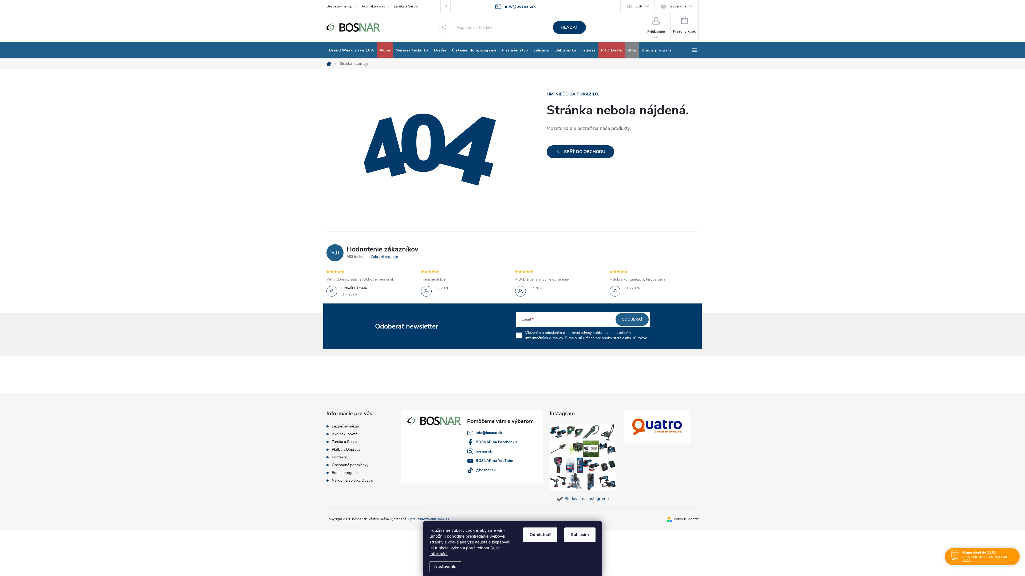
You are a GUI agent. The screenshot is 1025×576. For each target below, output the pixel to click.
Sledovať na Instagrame (587, 499)
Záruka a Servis (406, 6)
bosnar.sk (484, 451)
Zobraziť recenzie (384, 256)
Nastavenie (445, 567)
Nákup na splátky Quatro (352, 480)
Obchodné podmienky (350, 464)
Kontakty (339, 457)
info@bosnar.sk (489, 432)
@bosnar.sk (486, 470)
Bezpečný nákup (339, 6)
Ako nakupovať (373, 6)
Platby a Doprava (346, 449)
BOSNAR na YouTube (494, 460)
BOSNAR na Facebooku (496, 442)
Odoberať (632, 319)
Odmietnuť (540, 535)
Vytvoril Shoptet (686, 519)
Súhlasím (580, 535)
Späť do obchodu (584, 152)
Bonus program (345, 472)
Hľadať (569, 27)
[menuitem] (351, 50)
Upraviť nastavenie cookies (428, 519)
